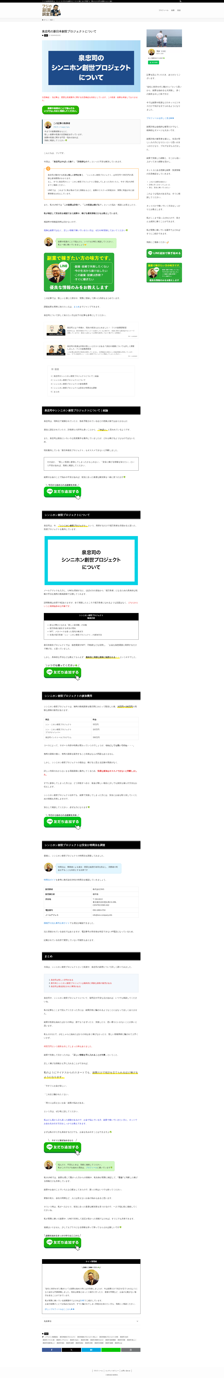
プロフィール (91, 1168)
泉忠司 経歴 (70, 1343)
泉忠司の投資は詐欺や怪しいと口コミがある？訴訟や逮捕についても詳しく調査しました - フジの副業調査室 (100, 347)
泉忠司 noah (124, 1337)
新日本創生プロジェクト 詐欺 (109, 1337)
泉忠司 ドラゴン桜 (48, 1340)
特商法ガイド (50, 880)
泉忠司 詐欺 (89, 1343)
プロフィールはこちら (61, 127)
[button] (51, 1350)
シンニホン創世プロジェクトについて (70, 380)
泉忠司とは (118, 1343)
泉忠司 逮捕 (109, 1343)
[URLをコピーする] (130, 1350)
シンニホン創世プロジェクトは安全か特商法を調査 (75, 388)
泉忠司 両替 (84, 1340)
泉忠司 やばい (74, 1340)
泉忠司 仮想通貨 (110, 1340)
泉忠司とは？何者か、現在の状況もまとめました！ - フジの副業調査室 (97, 328)
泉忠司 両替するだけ (96, 1340)
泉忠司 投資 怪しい (49, 1343)
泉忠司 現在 (60, 1343)
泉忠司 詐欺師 (99, 1343)
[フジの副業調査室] (51, 10)
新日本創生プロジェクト (67, 1337)
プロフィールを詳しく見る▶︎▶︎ (160, 118)
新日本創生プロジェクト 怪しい (87, 1337)
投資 (46, 35)
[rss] (180, 1)
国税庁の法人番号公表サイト (57, 923)
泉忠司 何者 (121, 1340)
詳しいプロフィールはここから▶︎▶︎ (60, 1309)
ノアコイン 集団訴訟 (51, 1337)
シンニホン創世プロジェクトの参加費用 (70, 384)
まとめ (77, 307)
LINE (82, 1301)
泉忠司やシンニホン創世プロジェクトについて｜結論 (76, 376)
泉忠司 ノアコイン (62, 1340)
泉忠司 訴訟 (79, 1343)
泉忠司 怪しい (131, 1340)
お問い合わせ (125, 1371)
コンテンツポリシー (112, 1371)
